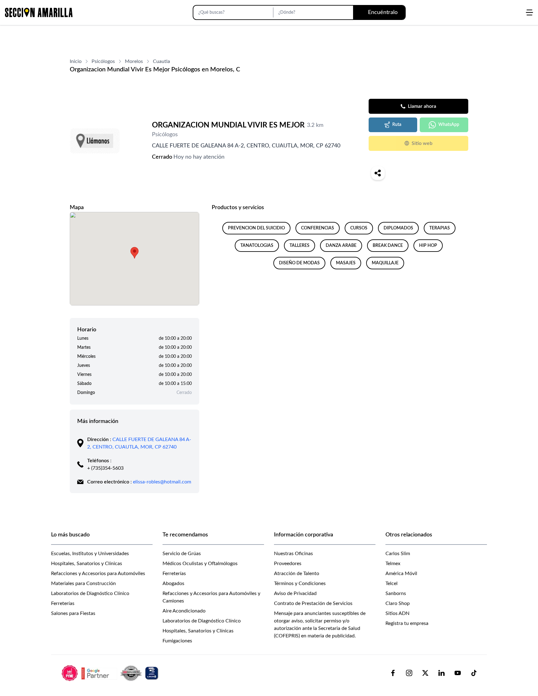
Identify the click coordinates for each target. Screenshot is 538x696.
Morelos (134, 61)
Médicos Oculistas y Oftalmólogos (200, 563)
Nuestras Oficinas (293, 553)
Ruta (396, 124)
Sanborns (395, 593)
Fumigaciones (177, 640)
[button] (134, 253)
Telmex (392, 563)
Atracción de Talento (296, 573)
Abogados (173, 583)
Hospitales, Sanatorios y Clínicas (86, 563)
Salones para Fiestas (73, 613)
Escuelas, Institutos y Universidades (90, 553)
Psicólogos (103, 61)
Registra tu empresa (406, 623)
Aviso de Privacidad (295, 593)
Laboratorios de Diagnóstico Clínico (90, 593)
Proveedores (287, 563)
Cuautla (161, 61)
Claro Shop (397, 603)
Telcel (391, 583)
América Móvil (401, 573)
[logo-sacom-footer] (111, 673)
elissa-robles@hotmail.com (162, 481)
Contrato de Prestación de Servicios (313, 603)
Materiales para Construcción (83, 583)
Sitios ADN (397, 613)
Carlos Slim (397, 553)
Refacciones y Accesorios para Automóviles (98, 573)
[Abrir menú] (529, 12)
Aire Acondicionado (184, 610)
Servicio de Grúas (182, 553)
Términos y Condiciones (300, 583)
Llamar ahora (422, 106)
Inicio (76, 61)
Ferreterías (62, 603)
